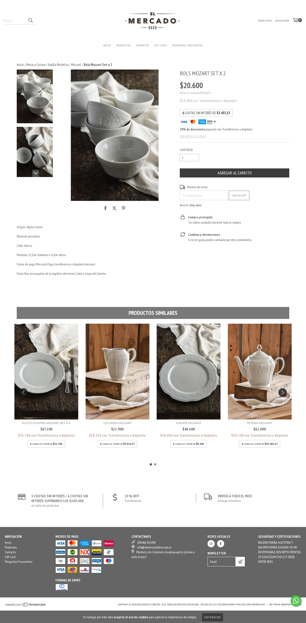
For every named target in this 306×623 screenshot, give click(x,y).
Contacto (142, 45)
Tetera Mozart (259, 423)
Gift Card (160, 45)
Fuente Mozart (188, 423)
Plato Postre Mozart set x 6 (46, 423)
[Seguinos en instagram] (211, 543)
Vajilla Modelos (58, 64)
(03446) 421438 (146, 542)
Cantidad (186, 150)
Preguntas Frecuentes (187, 45)
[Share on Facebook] (105, 208)
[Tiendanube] (26, 606)
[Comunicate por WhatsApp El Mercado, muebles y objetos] (296, 600)
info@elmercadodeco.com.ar (154, 547)
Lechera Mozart (117, 423)
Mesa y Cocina (35, 64)
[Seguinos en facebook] (220, 543)
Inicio (107, 45)
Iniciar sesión (282, 20)
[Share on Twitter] (114, 208)
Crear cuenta (265, 20)
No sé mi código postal (191, 205)
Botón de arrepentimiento (285, 604)
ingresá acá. (258, 604)
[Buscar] (30, 20)
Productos (123, 45)
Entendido (212, 617)
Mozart (76, 64)
